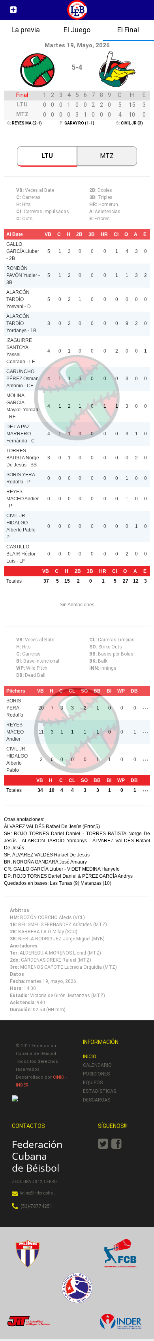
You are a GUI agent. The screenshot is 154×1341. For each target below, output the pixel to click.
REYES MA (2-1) (26, 123)
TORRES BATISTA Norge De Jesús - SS (22, 458)
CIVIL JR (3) (132, 123)
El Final (128, 30)
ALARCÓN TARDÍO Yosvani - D (18, 299)
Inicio (89, 1056)
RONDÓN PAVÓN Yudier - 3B (23, 275)
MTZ (107, 156)
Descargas (96, 1100)
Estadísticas (99, 1091)
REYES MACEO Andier (15, 732)
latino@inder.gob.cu (38, 1193)
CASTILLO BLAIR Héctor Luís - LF (21, 554)
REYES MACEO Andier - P (22, 499)
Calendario (97, 1065)
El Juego (77, 30)
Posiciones (96, 1074)
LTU (47, 156)
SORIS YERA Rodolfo (14, 708)
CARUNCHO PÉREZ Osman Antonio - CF (22, 378)
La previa (25, 30)
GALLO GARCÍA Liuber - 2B (22, 251)
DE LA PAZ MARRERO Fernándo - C (20, 434)
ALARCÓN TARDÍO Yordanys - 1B (21, 323)
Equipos (93, 1082)
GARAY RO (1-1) (79, 123)
